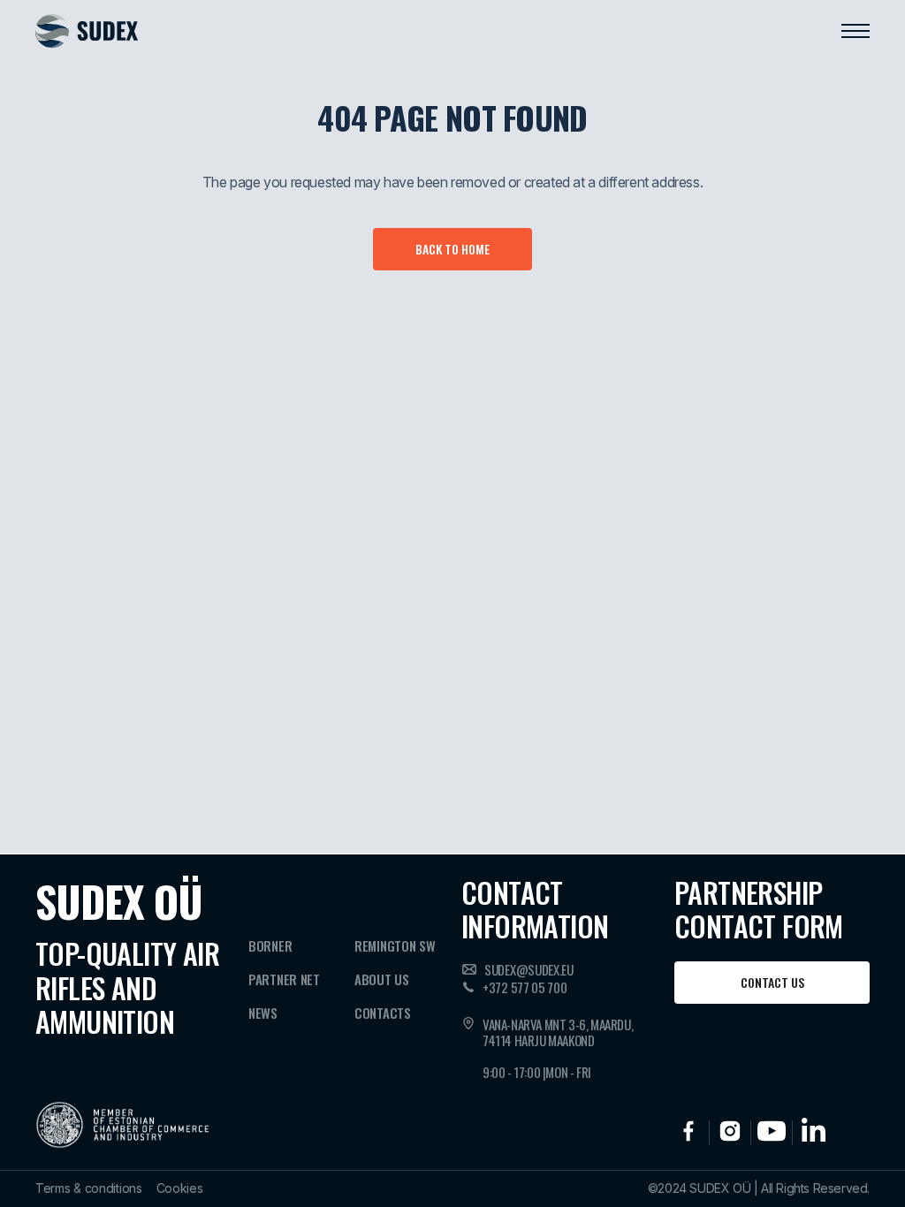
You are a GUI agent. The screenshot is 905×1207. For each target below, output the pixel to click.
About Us (381, 979)
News (263, 1013)
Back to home (452, 248)
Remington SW (394, 945)
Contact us (772, 982)
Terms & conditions (88, 1188)
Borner (270, 945)
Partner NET (284, 979)
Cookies (179, 1188)
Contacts (382, 1013)
